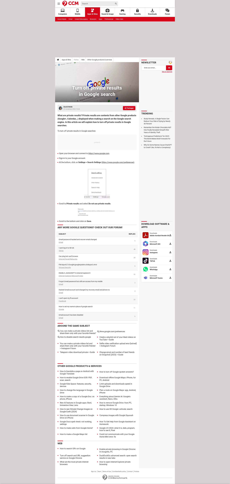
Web (83, 60)
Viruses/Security (65, 267)
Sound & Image (107, 14)
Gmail (61, 242)
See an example (167, 72)
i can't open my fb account (68, 298)
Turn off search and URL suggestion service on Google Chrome (75, 456)
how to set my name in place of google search (76, 306)
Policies (136, 471)
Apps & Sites (92, 14)
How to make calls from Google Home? (76, 428)
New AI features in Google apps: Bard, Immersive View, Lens (76, 404)
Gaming (122, 14)
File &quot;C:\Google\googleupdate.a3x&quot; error (78, 265)
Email (70, 19)
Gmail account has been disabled (71, 315)
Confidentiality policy (119, 471)
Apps (100, 19)
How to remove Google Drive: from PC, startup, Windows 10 (115, 404)
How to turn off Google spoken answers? (116, 372)
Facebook (62, 301)
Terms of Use (107, 471)
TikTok (61, 251)
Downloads (152, 14)
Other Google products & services (99, 60)
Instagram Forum (68, 348)
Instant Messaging (81, 19)
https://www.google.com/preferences (118, 162)
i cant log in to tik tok (66, 248)
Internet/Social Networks (68, 259)
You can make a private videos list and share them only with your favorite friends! (77, 344)
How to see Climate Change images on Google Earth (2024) (76, 410)
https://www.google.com (98, 153)
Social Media (62, 19)
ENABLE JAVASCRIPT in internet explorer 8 (74, 273)
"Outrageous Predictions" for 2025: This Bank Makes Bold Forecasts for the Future (157, 138)
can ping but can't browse (68, 256)
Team (99, 471)
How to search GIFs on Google (72, 448)
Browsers (93, 19)
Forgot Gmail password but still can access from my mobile (80, 281)
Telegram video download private (74, 352)
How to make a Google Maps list (73, 434)
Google (61, 309)
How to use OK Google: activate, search (115, 409)
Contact (130, 471)
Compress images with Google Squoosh (116, 415)
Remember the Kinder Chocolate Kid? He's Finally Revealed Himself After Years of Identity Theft (157, 129)
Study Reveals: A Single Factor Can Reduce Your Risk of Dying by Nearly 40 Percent (157, 121)
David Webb (67, 107)
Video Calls (119, 19)
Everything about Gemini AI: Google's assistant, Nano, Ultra (114, 397)
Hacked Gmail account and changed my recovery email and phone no (84, 290)
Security (137, 14)
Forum (167, 14)
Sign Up (93, 471)
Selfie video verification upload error (114, 343)
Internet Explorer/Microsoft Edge (71, 276)
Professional (109, 19)
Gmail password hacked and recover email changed (78, 239)
